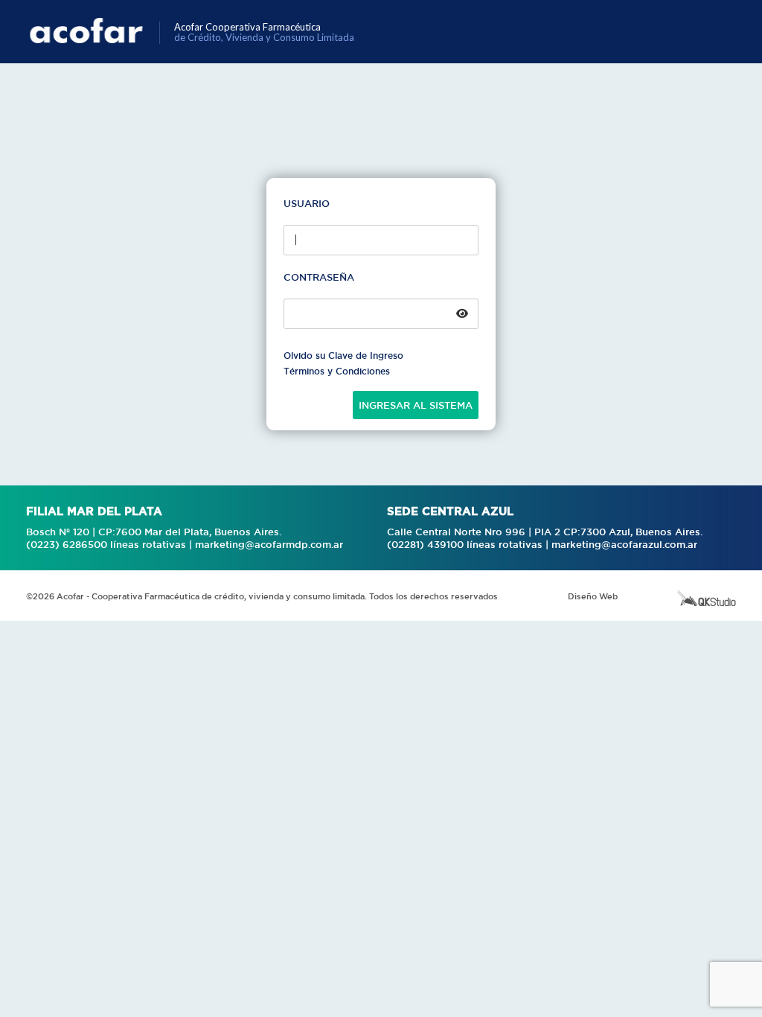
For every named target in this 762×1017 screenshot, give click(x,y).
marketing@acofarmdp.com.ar (269, 544)
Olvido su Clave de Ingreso (343, 355)
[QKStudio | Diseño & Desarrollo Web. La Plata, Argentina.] (706, 597)
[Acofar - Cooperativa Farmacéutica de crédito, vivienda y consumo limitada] (94, 31)
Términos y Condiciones (337, 371)
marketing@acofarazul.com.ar (624, 544)
